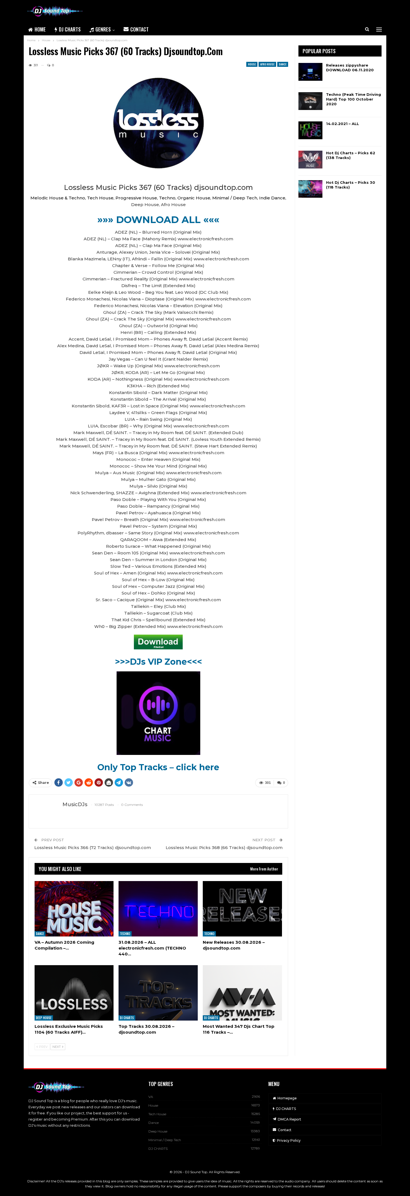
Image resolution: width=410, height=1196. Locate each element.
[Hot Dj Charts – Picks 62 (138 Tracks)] (310, 159)
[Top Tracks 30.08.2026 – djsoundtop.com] (158, 993)
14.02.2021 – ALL (342, 123)
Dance (282, 64)
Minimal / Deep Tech (164, 1140)
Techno (125, 933)
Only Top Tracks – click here (158, 767)
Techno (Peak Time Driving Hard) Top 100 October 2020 (353, 99)
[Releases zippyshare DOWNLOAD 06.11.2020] (310, 72)
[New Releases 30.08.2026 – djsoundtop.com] (242, 908)
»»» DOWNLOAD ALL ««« (158, 220)
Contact (139, 29)
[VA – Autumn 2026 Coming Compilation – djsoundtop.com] (74, 908)
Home (40, 29)
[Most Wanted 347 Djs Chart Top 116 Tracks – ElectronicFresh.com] (242, 993)
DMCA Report (289, 1119)
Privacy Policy (289, 1140)
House (252, 64)
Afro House (267, 64)
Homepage (287, 1098)
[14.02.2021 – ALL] (310, 130)
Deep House (44, 1018)
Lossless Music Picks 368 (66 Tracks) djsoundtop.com (224, 847)
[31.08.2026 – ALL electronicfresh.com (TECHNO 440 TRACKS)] (158, 908)
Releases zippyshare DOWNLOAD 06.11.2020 (350, 67)
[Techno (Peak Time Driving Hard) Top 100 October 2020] (310, 101)
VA (150, 1097)
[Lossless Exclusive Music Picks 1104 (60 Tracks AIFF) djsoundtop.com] (74, 993)
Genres (103, 29)
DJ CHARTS (70, 29)
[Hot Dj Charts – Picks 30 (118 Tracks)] (310, 189)
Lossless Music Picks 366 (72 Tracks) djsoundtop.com (92, 847)
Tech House (157, 1114)
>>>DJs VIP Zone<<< (158, 662)
